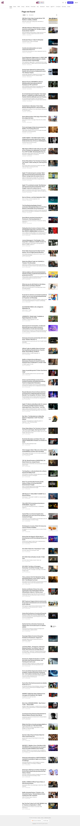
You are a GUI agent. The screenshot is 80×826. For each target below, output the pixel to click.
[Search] (63, 2)
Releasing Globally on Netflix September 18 (31, 353)
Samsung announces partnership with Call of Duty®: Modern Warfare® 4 (34, 338)
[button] (11, 6)
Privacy (39, 817)
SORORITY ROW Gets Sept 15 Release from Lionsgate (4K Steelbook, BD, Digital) (33, 694)
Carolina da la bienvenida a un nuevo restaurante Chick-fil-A (32, 48)
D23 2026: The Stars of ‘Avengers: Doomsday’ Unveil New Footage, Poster (32, 567)
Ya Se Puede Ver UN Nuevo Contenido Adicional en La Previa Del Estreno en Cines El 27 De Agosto (34, 475)
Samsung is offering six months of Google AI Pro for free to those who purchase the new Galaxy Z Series (34, 771)
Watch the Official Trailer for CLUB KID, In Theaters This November (33, 262)
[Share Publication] (65, 2)
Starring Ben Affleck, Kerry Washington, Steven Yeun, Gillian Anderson (34, 785)
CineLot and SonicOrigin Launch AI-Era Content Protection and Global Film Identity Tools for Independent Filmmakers (33, 381)
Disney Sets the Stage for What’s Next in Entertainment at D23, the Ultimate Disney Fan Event (33, 542)
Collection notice (47, 817)
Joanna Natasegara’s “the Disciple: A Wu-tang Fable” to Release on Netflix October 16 (34, 241)
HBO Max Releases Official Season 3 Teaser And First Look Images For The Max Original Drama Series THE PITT (34, 29)
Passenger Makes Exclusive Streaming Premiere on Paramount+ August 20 (32, 636)
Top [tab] (27, 15)
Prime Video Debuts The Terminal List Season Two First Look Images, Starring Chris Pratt (34, 429)
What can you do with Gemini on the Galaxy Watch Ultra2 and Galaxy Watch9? (33, 285)
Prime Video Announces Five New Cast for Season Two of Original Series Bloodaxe (33, 251)
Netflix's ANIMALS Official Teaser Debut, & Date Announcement (33, 782)
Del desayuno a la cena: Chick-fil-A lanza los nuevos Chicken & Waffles (34, 526)
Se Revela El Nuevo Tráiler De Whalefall (32, 40)
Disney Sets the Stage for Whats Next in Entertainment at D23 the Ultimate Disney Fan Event (34, 538)
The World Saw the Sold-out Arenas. (29, 142)
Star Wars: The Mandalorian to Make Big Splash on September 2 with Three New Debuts (33, 418)
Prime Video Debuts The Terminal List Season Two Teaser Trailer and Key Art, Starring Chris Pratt (34, 162)
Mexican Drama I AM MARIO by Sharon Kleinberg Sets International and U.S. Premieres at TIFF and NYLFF (32, 83)
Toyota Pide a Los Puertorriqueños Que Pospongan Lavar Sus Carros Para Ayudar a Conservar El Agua (34, 515)
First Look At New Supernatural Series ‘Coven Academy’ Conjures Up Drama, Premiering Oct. (33, 676)
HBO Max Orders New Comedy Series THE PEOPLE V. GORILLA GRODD (33, 19)
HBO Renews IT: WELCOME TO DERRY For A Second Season (34, 494)
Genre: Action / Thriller (26, 310)
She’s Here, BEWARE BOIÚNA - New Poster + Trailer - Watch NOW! (34, 703)
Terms (42, 817)
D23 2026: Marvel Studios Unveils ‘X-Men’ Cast (33, 557)
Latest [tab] (24, 15)
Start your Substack (37, 820)
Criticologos (28, 22)
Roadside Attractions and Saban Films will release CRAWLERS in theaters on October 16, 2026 (34, 440)
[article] (40, 21)
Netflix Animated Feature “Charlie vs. (29, 797)
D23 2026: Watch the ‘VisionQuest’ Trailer (33, 548)
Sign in (76, 2)
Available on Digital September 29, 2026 (30, 319)
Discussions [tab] (31, 15)
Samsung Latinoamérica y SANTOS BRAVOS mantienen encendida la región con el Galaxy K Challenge (34, 759)
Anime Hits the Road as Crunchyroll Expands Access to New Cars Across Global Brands (34, 614)
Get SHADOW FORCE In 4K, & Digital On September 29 (32, 307)
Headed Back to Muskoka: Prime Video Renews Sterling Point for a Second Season (33, 106)
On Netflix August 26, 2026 (27, 364)
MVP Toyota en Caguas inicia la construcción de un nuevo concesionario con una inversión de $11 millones (34, 603)
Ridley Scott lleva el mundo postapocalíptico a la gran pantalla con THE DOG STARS (34, 725)
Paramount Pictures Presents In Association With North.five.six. (32, 807)
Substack (34, 823)
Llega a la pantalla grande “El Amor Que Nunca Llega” (34, 371)
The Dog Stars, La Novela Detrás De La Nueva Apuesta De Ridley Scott (34, 471)
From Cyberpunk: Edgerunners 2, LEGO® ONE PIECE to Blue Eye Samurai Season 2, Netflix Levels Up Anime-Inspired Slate (34, 59)
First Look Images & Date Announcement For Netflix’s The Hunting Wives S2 (34, 128)
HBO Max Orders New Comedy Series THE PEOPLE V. (33, 21)
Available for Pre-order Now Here (29, 696)
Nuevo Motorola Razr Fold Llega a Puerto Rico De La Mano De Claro (34, 117)
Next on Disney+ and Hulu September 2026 (33, 197)
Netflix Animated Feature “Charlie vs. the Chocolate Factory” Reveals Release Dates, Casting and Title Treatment (33, 794)
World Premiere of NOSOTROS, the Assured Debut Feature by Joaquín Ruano (34, 464)
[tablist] (28, 15)
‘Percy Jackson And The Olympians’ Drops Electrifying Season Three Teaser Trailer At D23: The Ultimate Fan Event (33, 578)
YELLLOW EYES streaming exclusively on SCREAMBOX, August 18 (33, 504)
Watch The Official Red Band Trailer (29, 443)
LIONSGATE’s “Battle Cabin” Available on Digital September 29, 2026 (33, 317)
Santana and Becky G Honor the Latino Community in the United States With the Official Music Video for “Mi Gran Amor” (33, 590)
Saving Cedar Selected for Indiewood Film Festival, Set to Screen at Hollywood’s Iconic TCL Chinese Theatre (34, 71)
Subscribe (70, 2)
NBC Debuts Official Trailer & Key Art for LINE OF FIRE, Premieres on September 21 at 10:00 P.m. (33, 154)
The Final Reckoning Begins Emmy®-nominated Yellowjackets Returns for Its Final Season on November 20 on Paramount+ (34, 207)
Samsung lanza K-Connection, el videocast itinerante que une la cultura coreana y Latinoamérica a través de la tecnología (33, 327)
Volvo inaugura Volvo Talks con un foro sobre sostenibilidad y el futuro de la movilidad (34, 450)
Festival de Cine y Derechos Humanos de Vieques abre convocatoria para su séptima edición (34, 625)
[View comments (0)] (31, 24)
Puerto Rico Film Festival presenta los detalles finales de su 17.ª (34, 683)
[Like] (23, 24)
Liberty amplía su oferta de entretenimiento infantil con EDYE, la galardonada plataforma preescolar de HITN (34, 273)
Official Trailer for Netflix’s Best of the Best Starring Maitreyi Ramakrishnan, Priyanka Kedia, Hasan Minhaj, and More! (33, 350)
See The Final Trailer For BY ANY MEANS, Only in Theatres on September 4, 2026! (34, 804)
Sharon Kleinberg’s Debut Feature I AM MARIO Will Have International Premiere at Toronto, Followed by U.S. (33, 87)
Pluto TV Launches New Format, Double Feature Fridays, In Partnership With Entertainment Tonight (32, 483)
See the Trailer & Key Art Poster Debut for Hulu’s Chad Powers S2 (33, 735)
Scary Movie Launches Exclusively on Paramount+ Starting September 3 (32, 218)
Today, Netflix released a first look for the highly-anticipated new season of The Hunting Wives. (34, 131)
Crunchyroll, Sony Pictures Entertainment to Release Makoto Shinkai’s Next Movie (34, 714)
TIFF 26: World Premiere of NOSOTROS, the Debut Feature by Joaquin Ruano (33, 461)
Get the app (45, 820)
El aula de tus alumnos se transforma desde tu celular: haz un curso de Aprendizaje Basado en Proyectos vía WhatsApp (34, 296)
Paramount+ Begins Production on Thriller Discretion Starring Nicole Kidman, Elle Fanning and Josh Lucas (33, 660)
